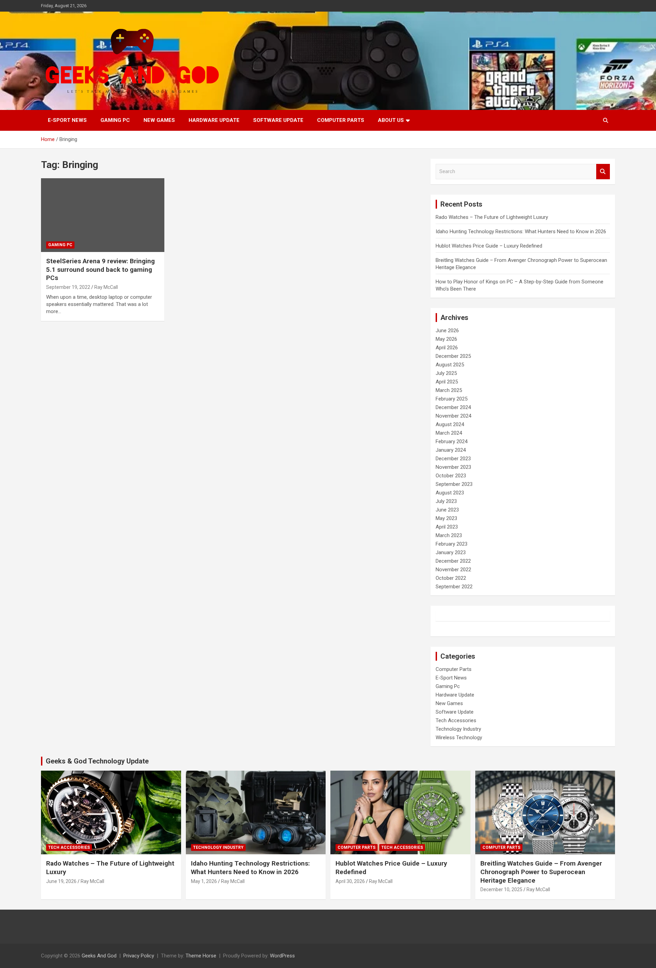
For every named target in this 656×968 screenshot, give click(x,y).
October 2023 (451, 476)
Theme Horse (201, 956)
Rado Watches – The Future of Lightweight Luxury (492, 217)
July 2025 (446, 373)
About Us (391, 120)
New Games (159, 120)
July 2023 (446, 501)
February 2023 (451, 544)
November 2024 (453, 416)
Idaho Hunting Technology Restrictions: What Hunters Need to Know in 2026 (521, 231)
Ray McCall (106, 287)
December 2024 (453, 407)
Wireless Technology (459, 737)
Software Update (278, 120)
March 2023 (449, 535)
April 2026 (447, 348)
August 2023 (450, 493)
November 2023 (453, 467)
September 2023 (454, 484)
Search (603, 171)
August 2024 (450, 424)
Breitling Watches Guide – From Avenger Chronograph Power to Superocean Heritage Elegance (541, 871)
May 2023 (446, 518)
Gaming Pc (115, 120)
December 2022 (453, 561)
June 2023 (447, 510)
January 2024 (451, 450)
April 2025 (447, 382)
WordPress (282, 956)
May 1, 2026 (204, 881)
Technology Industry (458, 729)
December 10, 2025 (501, 889)
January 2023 (451, 552)
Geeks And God (99, 956)
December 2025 (453, 356)
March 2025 (449, 390)
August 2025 (450, 365)
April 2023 (447, 527)
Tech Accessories (456, 720)
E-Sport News (67, 120)
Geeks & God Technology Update (97, 761)
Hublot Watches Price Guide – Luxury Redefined (490, 246)
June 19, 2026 (61, 881)
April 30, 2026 (350, 881)
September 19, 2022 (68, 287)
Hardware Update (214, 120)
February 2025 (451, 399)
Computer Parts (340, 120)
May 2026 (446, 339)
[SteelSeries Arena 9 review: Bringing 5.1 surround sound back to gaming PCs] (103, 215)
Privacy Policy (138, 956)
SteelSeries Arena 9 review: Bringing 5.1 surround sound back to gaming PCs (100, 269)
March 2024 (449, 433)
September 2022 (454, 587)
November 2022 (453, 569)
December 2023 (453, 458)
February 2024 (451, 441)
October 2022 (451, 578)
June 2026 (447, 330)
